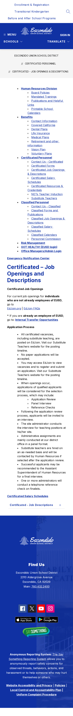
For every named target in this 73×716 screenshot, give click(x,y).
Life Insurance (40, 133)
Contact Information (44, 121)
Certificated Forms (43, 165)
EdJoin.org (14, 308)
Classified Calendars (44, 234)
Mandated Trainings (44, 96)
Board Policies (40, 92)
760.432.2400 (40, 586)
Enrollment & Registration (31, 4)
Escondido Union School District (36, 55)
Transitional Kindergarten (31, 11)
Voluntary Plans (41, 153)
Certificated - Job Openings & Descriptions (40, 71)
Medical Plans (40, 137)
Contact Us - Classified (45, 206)
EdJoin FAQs (32, 308)
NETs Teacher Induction (47, 194)
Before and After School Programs (32, 18)
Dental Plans (39, 129)
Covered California (43, 125)
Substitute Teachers (44, 198)
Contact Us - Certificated (47, 161)
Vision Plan (38, 149)
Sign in (65, 35)
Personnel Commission (46, 239)
